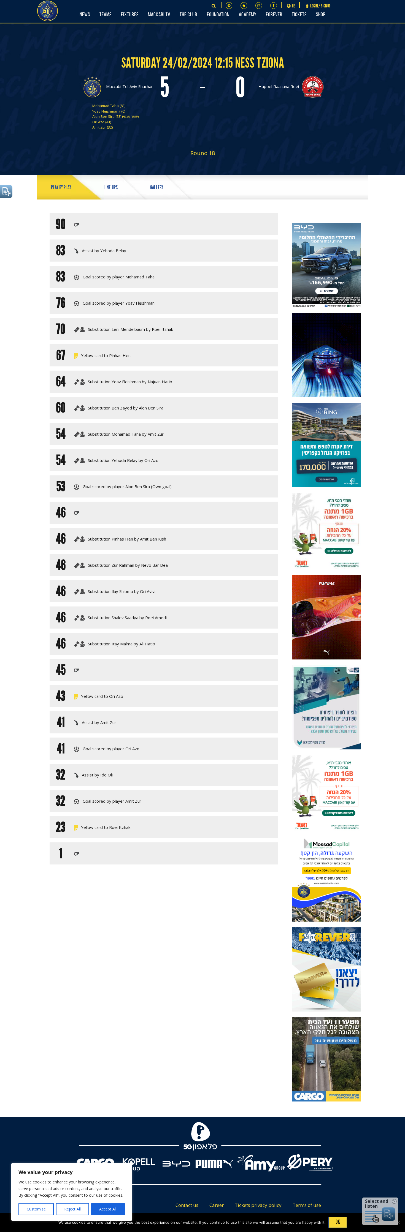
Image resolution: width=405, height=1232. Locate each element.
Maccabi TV (159, 15)
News (85, 15)
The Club (188, 15)
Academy (247, 15)
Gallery (156, 187)
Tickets (299, 15)
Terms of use (307, 1205)
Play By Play (61, 187)
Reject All (72, 1209)
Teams (105, 15)
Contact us (186, 1205)
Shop (320, 15)
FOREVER (274, 15)
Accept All (108, 1209)
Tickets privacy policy (258, 1205)
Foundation (218, 15)
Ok (338, 1221)
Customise (36, 1209)
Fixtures (130, 15)
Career (216, 1205)
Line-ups (111, 187)
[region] (71, 1192)
